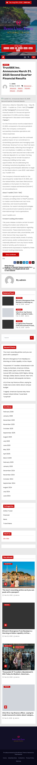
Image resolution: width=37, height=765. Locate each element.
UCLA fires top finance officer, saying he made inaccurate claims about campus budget (17, 384)
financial (6, 48)
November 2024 (9, 475)
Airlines (20, 48)
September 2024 (9, 483)
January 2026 (8, 416)
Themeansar (18, 754)
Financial (6, 64)
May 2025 (6, 450)
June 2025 (6, 445)
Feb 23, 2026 (8, 595)
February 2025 (8, 462)
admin (13, 84)
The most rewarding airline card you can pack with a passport (18, 591)
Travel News (7, 523)
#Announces (27, 86)
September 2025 (9, 433)
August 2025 (7, 437)
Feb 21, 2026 (20, 316)
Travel (12, 48)
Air (16, 48)
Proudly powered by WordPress (12, 752)
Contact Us (21, 758)
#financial (13, 88)
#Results (12, 91)
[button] (29, 57)
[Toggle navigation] (25, 57)
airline (25, 48)
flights (30, 48)
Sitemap (18, 761)
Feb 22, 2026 (20, 304)
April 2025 (6, 454)
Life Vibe (6, 539)
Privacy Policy (30, 758)
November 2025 (9, 424)
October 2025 (8, 429)
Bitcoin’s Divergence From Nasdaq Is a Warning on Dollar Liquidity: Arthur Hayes (17, 633)
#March (20, 88)
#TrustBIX (19, 91)
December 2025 (9, 420)
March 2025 (7, 458)
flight (18, 50)
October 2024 (8, 479)
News (5, 519)
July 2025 (6, 441)
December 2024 (9, 471)
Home (5, 758)
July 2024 (6, 492)
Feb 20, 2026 (20, 327)
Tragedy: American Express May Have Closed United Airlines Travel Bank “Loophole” (16, 394)
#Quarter (27, 88)
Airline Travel (7, 511)
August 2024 (7, 487)
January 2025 (8, 466)
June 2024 (7, 496)
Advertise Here (12, 758)
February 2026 (8, 412)
